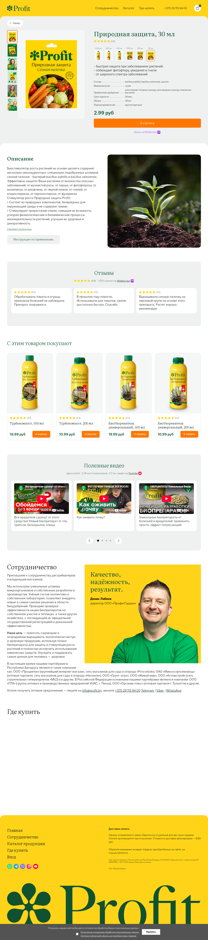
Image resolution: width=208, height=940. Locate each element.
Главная (14, 830)
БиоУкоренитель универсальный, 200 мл (176, 425)
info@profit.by (92, 690)
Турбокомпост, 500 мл (27, 423)
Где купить (146, 8)
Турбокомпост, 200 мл (76, 423)
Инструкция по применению (33, 239)
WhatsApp (173, 690)
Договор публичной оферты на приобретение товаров (108, 935)
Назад (16, 23)
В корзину (41, 434)
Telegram (147, 690)
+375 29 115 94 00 (127, 690)
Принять (151, 932)
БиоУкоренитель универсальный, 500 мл (127, 425)
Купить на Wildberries (145, 132)
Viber (160, 690)
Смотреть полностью (19, 229)
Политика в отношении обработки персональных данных (110, 932)
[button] (89, 540)
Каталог (129, 8)
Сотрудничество (107, 8)
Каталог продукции (26, 843)
